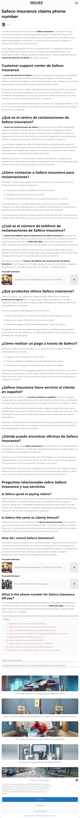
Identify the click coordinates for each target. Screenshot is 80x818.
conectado (30, 665)
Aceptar (40, 800)
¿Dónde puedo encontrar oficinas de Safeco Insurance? (31, 647)
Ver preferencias (40, 811)
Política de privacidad (42, 815)
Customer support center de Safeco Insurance (27, 624)
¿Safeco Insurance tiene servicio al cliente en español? (30, 644)
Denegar (40, 805)
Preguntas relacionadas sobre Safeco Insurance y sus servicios (34, 650)
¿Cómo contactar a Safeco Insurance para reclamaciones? (32, 630)
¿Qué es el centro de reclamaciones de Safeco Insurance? (32, 627)
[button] (77, 780)
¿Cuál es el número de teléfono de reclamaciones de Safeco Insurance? (38, 634)
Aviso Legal (53, 815)
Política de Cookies (29, 815)
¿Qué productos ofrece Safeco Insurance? (26, 637)
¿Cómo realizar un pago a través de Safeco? (26, 640)
